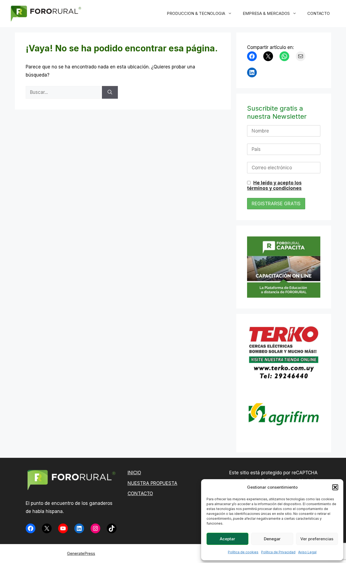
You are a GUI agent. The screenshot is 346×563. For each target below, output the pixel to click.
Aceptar (227, 538)
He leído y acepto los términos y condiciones (274, 185)
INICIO (134, 472)
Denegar (272, 538)
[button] (335, 487)
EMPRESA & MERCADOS (266, 13)
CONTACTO (318, 13)
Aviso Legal (307, 552)
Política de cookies (243, 552)
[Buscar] (110, 92)
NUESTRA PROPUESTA (152, 483)
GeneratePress (81, 553)
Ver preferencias (316, 538)
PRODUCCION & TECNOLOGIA (196, 13)
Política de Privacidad (278, 552)
